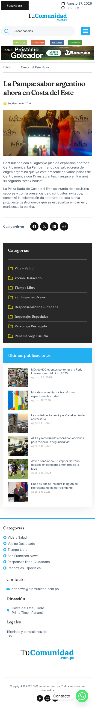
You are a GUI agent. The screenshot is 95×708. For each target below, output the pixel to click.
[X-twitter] (55, 698)
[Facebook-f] (40, 698)
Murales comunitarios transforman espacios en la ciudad (53, 394)
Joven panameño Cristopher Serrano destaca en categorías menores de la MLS (55, 465)
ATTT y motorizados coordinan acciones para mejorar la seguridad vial (57, 440)
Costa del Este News (35, 67)
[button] (85, 31)
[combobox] (38, 31)
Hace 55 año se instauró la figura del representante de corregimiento (54, 485)
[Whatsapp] (82, 696)
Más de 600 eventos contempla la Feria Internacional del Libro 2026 (57, 371)
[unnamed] (47, 59)
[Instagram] (47, 698)
